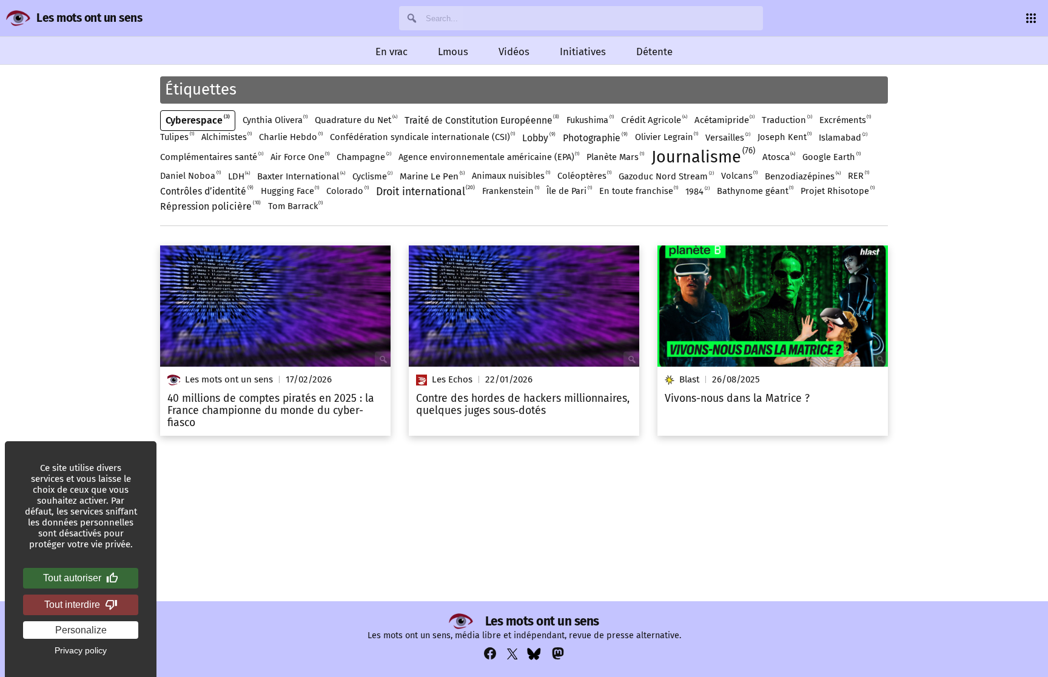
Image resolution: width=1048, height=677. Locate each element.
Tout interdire (72, 604)
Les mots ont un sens (89, 18)
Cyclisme (372, 176)
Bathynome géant (755, 190)
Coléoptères (584, 175)
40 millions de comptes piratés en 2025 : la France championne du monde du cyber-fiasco (270, 411)
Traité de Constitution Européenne (481, 120)
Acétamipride (724, 119)
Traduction (786, 119)
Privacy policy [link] (81, 650)
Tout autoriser (72, 578)
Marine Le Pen (431, 176)
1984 (696, 191)
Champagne (363, 156)
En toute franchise (638, 190)
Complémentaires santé (211, 156)
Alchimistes (226, 136)
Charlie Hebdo (290, 136)
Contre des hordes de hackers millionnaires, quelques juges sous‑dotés (523, 405)
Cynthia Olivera (275, 119)
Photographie (594, 138)
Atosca (778, 156)
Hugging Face (289, 190)
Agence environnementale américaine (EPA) (488, 156)
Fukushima (589, 119)
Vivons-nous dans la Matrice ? (737, 399)
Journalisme (702, 156)
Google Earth (830, 156)
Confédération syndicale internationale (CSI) (422, 136)
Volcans (739, 175)
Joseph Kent (784, 136)
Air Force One (299, 156)
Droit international (425, 191)
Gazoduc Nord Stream (666, 176)
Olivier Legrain (666, 136)
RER (858, 175)
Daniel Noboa (190, 175)
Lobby (538, 138)
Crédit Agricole (653, 119)
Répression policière (209, 206)
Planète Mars (614, 156)
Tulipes (176, 136)
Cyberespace (197, 120)
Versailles (727, 137)
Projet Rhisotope (837, 190)
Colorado (347, 190)
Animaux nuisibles (510, 175)
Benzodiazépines (802, 176)
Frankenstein (510, 190)
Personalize (81, 630)
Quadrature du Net (355, 119)
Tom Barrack (295, 206)
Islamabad (842, 137)
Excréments (844, 119)
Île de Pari (568, 190)
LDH (238, 176)
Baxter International (300, 176)
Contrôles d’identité (206, 191)
